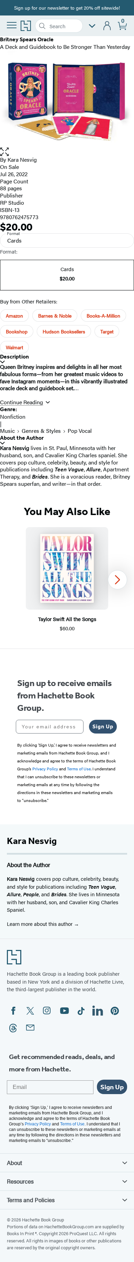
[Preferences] (92, 26)
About (14, 1162)
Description (14, 356)
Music (7, 431)
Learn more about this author (40, 923)
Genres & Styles (41, 431)
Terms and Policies (31, 1200)
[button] (67, 152)
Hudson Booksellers (64, 331)
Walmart (14, 347)
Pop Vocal (80, 431)
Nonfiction (12, 416)
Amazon (14, 315)
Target (106, 331)
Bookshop (16, 331)
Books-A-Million (103, 315)
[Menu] (11, 25)
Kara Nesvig (22, 159)
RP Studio (12, 202)
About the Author (22, 438)
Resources (20, 1181)
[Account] (107, 26)
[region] (67, 579)
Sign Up (102, 726)
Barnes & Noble (54, 315)
